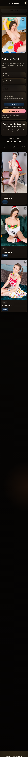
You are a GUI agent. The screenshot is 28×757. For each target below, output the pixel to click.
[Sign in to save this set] (23, 19)
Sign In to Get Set (14, 104)
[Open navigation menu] (25, 3)
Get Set (5, 202)
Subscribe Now (14, 111)
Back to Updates (14, 11)
